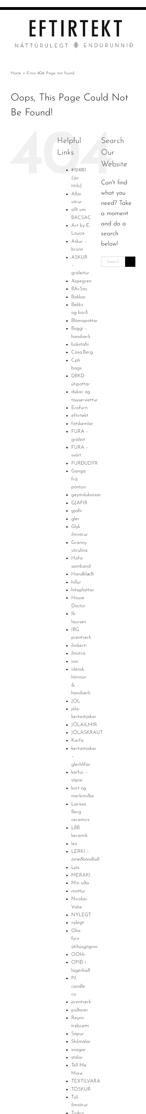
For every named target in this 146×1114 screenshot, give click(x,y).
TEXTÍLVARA (85, 1081)
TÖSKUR (81, 1089)
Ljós (75, 867)
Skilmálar (81, 1041)
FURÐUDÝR (84, 463)
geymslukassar (86, 495)
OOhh (78, 954)
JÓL (75, 701)
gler (75, 519)
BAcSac (79, 289)
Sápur (77, 1034)
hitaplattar (82, 590)
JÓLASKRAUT (87, 732)
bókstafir (80, 344)
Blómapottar (84, 320)
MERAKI (80, 875)
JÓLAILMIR (84, 725)
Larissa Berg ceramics (80, 812)
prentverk (81, 1002)
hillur (76, 582)
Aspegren (81, 281)
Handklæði (82, 574)
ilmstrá (78, 653)
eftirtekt (79, 415)
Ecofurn (79, 407)
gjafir (76, 510)
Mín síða (80, 883)
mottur (78, 891)
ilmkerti (78, 645)
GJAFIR (79, 503)
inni (74, 661)
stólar (77, 1057)
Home (16, 73)
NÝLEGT (81, 915)
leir (74, 843)
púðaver (79, 1010)
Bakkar (78, 297)
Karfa (77, 740)
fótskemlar (82, 423)
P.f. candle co (78, 986)
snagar (78, 1049)
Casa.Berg (82, 352)
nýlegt (77, 922)
